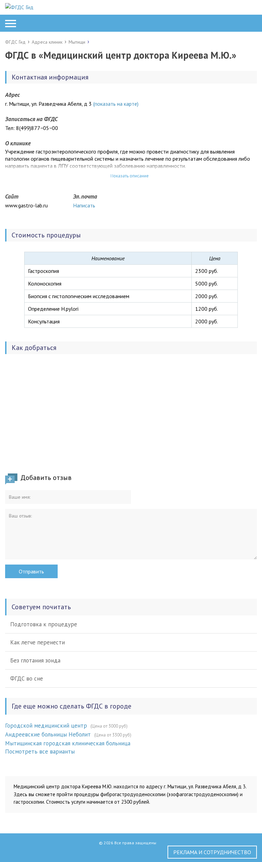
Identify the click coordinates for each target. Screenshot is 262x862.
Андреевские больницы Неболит (48, 734)
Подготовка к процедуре (43, 624)
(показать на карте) (116, 103)
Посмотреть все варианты (40, 751)
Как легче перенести (37, 642)
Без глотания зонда (35, 660)
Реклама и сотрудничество (212, 852)
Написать (84, 205)
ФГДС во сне (26, 678)
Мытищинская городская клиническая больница (67, 743)
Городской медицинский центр (46, 725)
